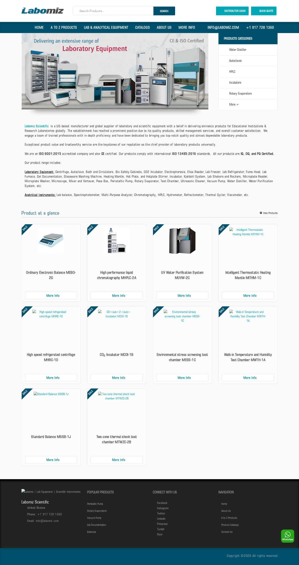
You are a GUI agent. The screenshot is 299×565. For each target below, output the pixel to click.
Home (39, 27)
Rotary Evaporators (240, 93)
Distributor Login (234, 10)
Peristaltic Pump (95, 503)
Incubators (235, 83)
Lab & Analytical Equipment (106, 27)
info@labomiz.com (223, 27)
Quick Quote (266, 10)
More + (234, 104)
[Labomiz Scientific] (42, 11)
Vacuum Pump (94, 517)
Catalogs (142, 27)
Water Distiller (237, 50)
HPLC (232, 72)
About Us (164, 27)
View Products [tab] (270, 213)
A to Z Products (64, 27)
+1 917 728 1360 (260, 27)
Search (164, 11)
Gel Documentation (96, 524)
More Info (187, 27)
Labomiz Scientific (37, 126)
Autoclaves (235, 61)
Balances (91, 531)
